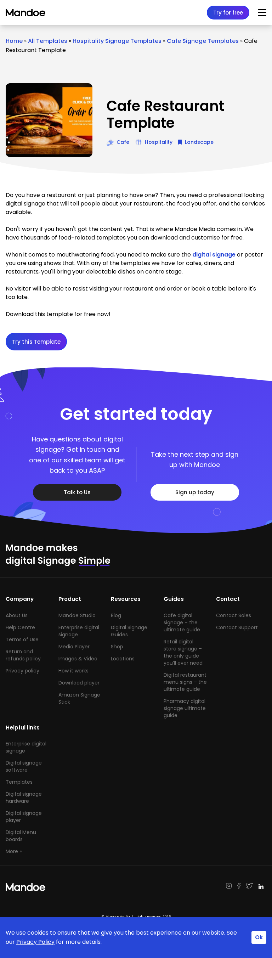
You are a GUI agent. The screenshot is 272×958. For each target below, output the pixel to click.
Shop (117, 646)
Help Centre (20, 627)
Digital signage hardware (24, 797)
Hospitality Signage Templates (117, 41)
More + (14, 851)
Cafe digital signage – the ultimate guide (182, 622)
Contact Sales (233, 615)
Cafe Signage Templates (203, 41)
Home (14, 41)
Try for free (228, 12)
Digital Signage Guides (129, 631)
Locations (123, 658)
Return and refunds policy (23, 655)
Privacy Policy (35, 942)
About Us (17, 615)
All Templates (47, 41)
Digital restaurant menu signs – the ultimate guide (185, 682)
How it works (73, 670)
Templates (19, 781)
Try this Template (36, 341)
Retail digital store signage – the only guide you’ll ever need (183, 652)
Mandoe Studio (77, 615)
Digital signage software (24, 766)
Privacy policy (22, 670)
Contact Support (237, 627)
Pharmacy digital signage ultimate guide (185, 708)
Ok (259, 937)
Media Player (74, 646)
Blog (116, 615)
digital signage (214, 254)
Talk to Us (77, 492)
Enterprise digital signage (78, 631)
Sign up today (194, 492)
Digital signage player (24, 817)
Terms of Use (22, 639)
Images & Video (77, 658)
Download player (79, 682)
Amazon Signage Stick (79, 698)
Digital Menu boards (21, 836)
